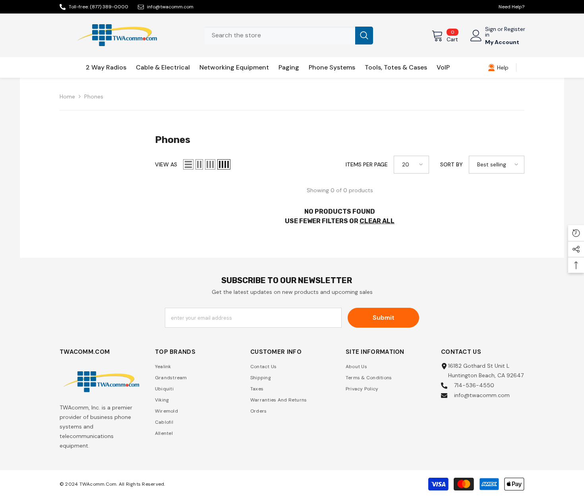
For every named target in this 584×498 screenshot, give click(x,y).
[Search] (289, 35)
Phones (93, 96)
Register (514, 29)
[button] (188, 164)
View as (166, 164)
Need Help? (511, 7)
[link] (498, 67)
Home (67, 96)
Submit (383, 317)
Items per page (367, 164)
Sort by (451, 164)
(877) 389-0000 (109, 7)
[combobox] (280, 35)
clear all (377, 221)
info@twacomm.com (170, 7)
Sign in (490, 31)
